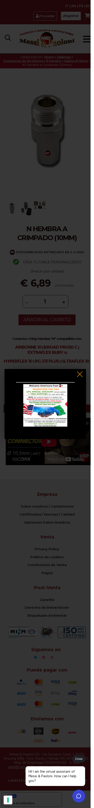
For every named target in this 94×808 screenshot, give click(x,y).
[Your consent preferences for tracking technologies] (8, 800)
